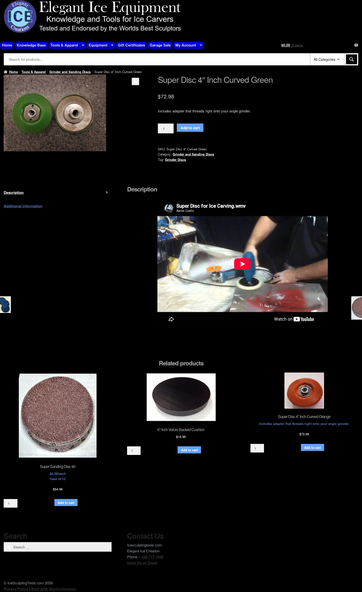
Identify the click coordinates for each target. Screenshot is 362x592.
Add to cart (190, 127)
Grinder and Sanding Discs (70, 71)
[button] (135, 81)
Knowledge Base (31, 45)
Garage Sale (160, 45)
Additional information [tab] (23, 206)
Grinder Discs (175, 159)
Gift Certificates (131, 45)
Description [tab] (14, 192)
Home (7, 45)
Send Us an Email (142, 562)
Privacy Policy (16, 589)
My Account (185, 45)
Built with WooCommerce (53, 589)
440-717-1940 (152, 557)
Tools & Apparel (64, 45)
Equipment (98, 45)
